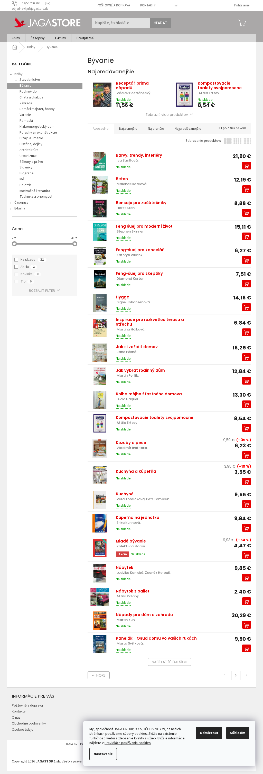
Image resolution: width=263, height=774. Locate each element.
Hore (101, 675)
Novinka (30, 274)
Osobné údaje (22, 729)
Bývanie (26, 85)
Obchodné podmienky (29, 723)
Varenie (25, 114)
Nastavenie (103, 754)
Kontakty (148, 5)
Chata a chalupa (31, 97)
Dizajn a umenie (31, 138)
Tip (26, 281)
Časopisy (21, 202)
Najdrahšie (156, 128)
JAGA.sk (71, 744)
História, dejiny (31, 144)
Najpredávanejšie (188, 128)
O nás (16, 717)
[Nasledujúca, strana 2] (235, 675)
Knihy (18, 74)
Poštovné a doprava (113, 5)
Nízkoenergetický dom (37, 126)
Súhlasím (237, 733)
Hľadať (160, 22)
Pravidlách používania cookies (128, 743)
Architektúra (29, 150)
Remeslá (26, 120)
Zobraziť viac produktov (167, 114)
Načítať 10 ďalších (169, 662)
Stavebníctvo (30, 79)
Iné (22, 179)
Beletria (26, 185)
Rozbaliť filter (42, 290)
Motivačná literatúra (35, 191)
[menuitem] (16, 38)
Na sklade (32, 259)
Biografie (27, 173)
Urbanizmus (28, 155)
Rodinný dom (30, 91)
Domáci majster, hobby (37, 109)
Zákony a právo (31, 161)
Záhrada (26, 103)
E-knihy (19, 208)
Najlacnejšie (128, 128)
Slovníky (26, 167)
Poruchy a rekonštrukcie (38, 132)
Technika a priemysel (36, 196)
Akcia (28, 266)
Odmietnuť (209, 733)
